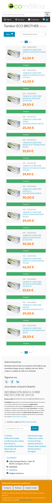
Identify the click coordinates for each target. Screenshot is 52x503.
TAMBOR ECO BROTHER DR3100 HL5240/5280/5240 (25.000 (33, 214)
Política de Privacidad (19, 416)
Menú (8, 19)
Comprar (26, 65)
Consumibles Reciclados (14, 446)
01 (26, 42)
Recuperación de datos (37, 446)
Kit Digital (31, 451)
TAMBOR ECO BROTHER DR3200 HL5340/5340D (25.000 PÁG (31, 237)
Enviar (34, 428)
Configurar (7, 488)
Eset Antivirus (9, 443)
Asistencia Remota (35, 443)
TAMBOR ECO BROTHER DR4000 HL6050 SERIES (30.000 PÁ (32, 284)
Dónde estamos (34, 449)
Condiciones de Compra (14, 441)
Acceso (20, 19)
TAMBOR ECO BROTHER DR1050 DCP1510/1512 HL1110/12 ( (34, 52)
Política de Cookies (26, 500)
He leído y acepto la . (22, 422)
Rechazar (18, 488)
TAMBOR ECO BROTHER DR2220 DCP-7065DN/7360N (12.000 (33, 145)
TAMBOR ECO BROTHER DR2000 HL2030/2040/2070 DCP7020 (33, 75)
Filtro (8, 34)
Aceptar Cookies (31, 488)
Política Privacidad (11, 438)
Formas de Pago (34, 441)
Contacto (34, 19)
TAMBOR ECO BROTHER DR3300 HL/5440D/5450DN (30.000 (33, 261)
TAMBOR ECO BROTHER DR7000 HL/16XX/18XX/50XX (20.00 (33, 330)
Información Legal (35, 436)
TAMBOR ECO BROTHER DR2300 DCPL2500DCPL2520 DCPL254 (34, 168)
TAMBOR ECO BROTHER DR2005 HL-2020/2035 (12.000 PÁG (31, 98)
